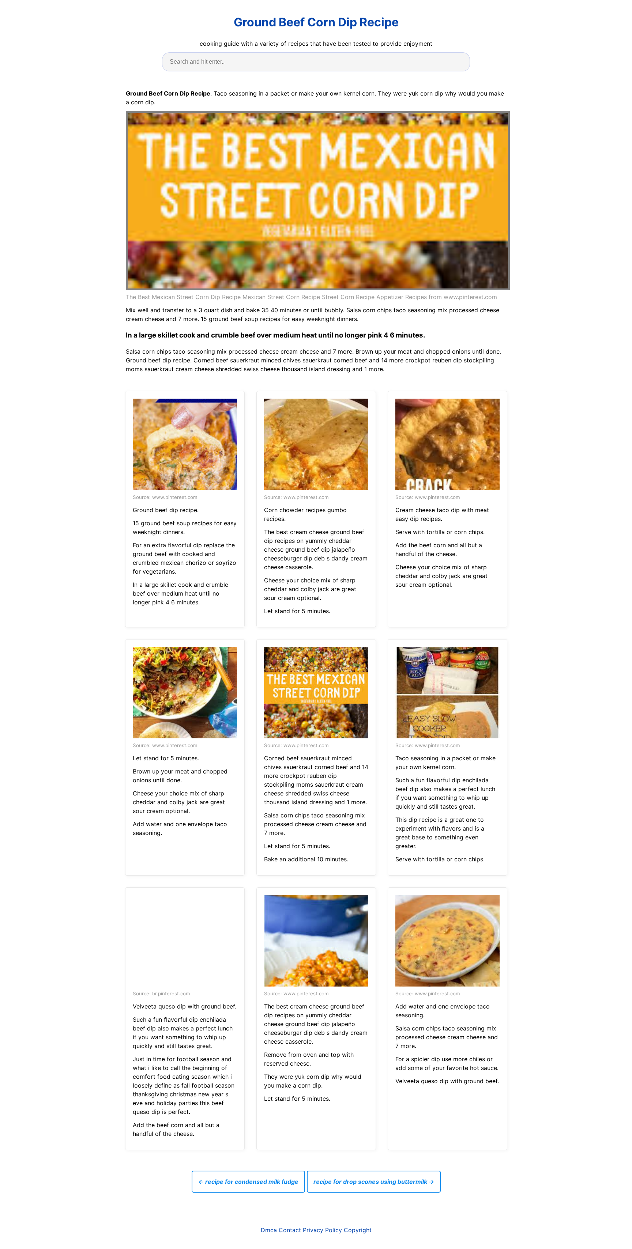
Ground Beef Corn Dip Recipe (316, 22)
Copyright (358, 1230)
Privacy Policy (322, 1230)
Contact (290, 1230)
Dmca (269, 1230)
